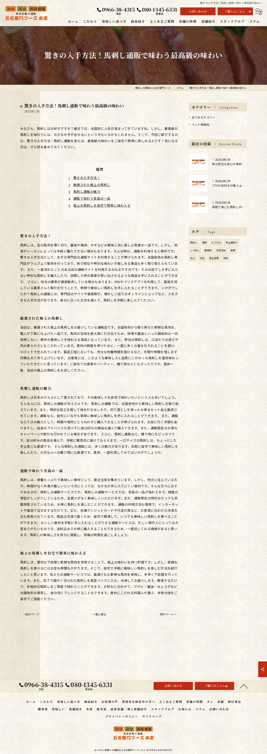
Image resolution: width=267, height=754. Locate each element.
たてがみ (216, 242)
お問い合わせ (198, 11)
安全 (202, 258)
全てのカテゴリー (203, 117)
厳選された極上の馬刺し (91, 184)
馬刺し (193, 242)
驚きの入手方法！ (86, 177)
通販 (204, 242)
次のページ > (168, 614)
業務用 (208, 250)
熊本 (225, 258)
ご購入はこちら (235, 11)
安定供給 (221, 250)
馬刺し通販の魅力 (86, 191)
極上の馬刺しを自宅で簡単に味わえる (101, 205)
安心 (192, 258)
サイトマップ (152, 716)
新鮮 (233, 250)
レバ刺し (195, 250)
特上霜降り (232, 242)
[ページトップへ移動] (244, 686)
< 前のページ (31, 614)
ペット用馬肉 (200, 124)
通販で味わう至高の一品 (91, 198)
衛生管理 (214, 258)
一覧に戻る (99, 614)
